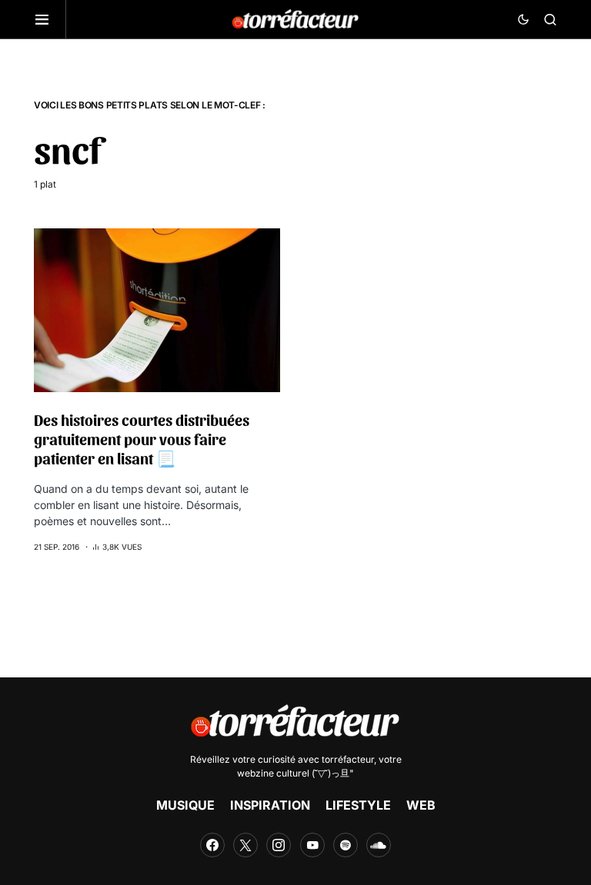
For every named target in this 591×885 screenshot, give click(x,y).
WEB (421, 805)
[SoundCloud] (378, 845)
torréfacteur (348, 759)
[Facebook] (212, 845)
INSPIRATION (270, 805)
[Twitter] (245, 845)
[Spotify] (345, 845)
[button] (50, 19)
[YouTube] (312, 845)
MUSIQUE (185, 805)
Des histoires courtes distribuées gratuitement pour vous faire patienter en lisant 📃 (141, 439)
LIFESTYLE (358, 805)
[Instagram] (278, 845)
